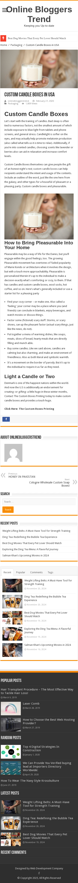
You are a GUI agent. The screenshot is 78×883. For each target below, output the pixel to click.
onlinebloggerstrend (18, 101)
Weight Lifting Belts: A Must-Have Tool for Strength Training (36, 530)
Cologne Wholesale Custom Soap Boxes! (49, 482)
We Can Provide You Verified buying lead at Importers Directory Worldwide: (47, 766)
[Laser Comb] (11, 708)
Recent (7, 572)
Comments (36, 572)
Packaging (16, 45)
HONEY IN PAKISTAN (21, 475)
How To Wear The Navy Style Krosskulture (30, 780)
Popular (20, 572)
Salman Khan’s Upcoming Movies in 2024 (25, 555)
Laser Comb (31, 703)
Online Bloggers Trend (39, 14)
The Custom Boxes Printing (36, 408)
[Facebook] (39, 873)
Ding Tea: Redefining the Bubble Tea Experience (29, 536)
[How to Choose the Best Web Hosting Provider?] (11, 724)
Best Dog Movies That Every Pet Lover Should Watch (37, 38)
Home (3, 45)
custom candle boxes (45, 168)
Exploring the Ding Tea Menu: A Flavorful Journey (30, 549)
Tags (50, 572)
